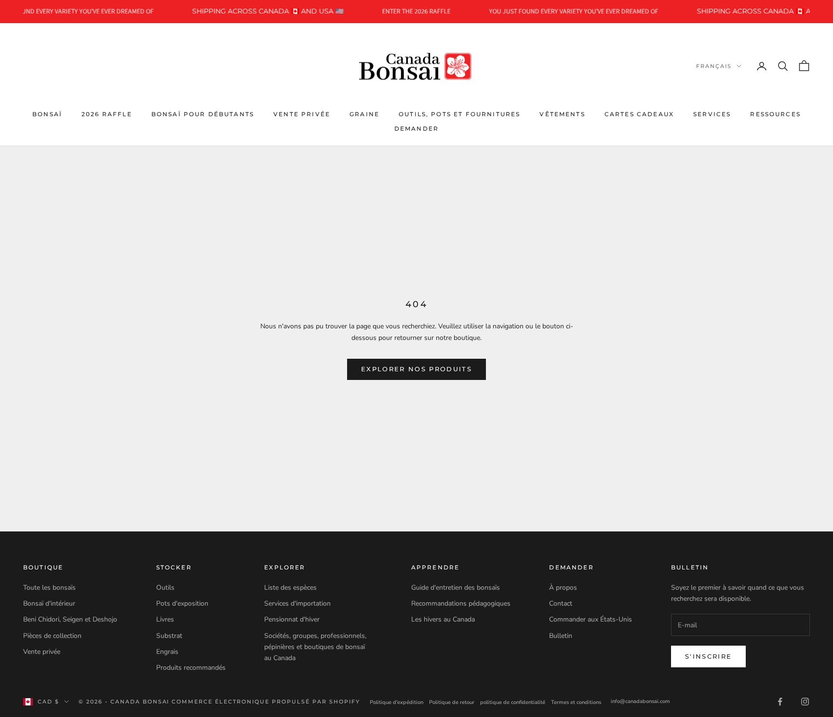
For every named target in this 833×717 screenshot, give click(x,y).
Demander (416, 128)
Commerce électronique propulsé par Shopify (266, 701)
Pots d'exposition (182, 603)
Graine (364, 113)
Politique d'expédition (396, 702)
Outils (165, 587)
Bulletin (560, 635)
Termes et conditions (576, 702)
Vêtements (562, 113)
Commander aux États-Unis (590, 619)
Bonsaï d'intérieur (49, 603)
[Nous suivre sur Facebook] (780, 701)
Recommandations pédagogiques (461, 603)
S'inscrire (708, 656)
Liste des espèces (290, 587)
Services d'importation (297, 603)
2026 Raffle (106, 113)
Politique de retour (451, 702)
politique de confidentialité (512, 702)
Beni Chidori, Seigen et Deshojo (70, 619)
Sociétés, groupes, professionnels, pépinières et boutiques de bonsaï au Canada (315, 647)
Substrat (169, 635)
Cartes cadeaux (639, 113)
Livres (165, 619)
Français (714, 66)
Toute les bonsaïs (49, 587)
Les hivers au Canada (443, 619)
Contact (560, 603)
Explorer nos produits (416, 369)
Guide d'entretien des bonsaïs (455, 587)
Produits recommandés (191, 667)
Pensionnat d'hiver (292, 619)
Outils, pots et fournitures (459, 113)
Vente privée (301, 113)
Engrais (167, 651)
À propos (563, 587)
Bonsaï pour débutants (202, 113)
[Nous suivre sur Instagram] (805, 701)
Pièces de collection (52, 635)
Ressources (775, 113)
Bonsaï (47, 113)
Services (712, 113)
